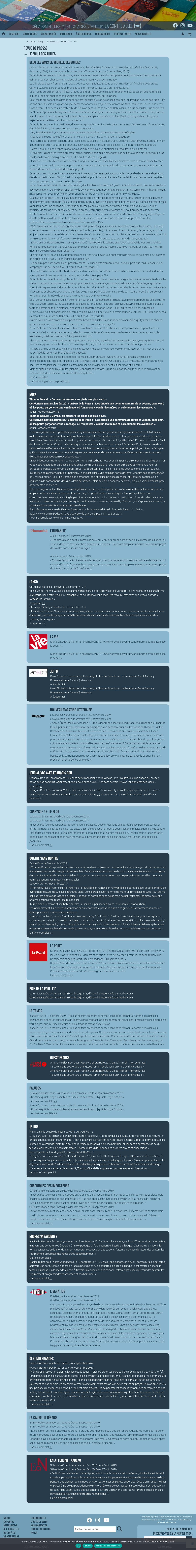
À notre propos (83, 34)
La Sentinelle (53, 41)
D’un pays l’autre (122, 34)
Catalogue (14, 34)
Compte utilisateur (41, 1529)
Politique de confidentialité (108, 1546)
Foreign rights (102, 34)
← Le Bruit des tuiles (40, 54)
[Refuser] (192, 1543)
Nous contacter (143, 34)
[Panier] (189, 34)
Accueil (30, 41)
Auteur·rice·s (30, 34)
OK (78, 1546)
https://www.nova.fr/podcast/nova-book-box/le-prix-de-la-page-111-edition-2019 (75, 513)
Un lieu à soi (66, 34)
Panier (34, 1533)
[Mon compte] (183, 34)
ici (67, 381)
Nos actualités (48, 34)
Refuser (87, 1546)
